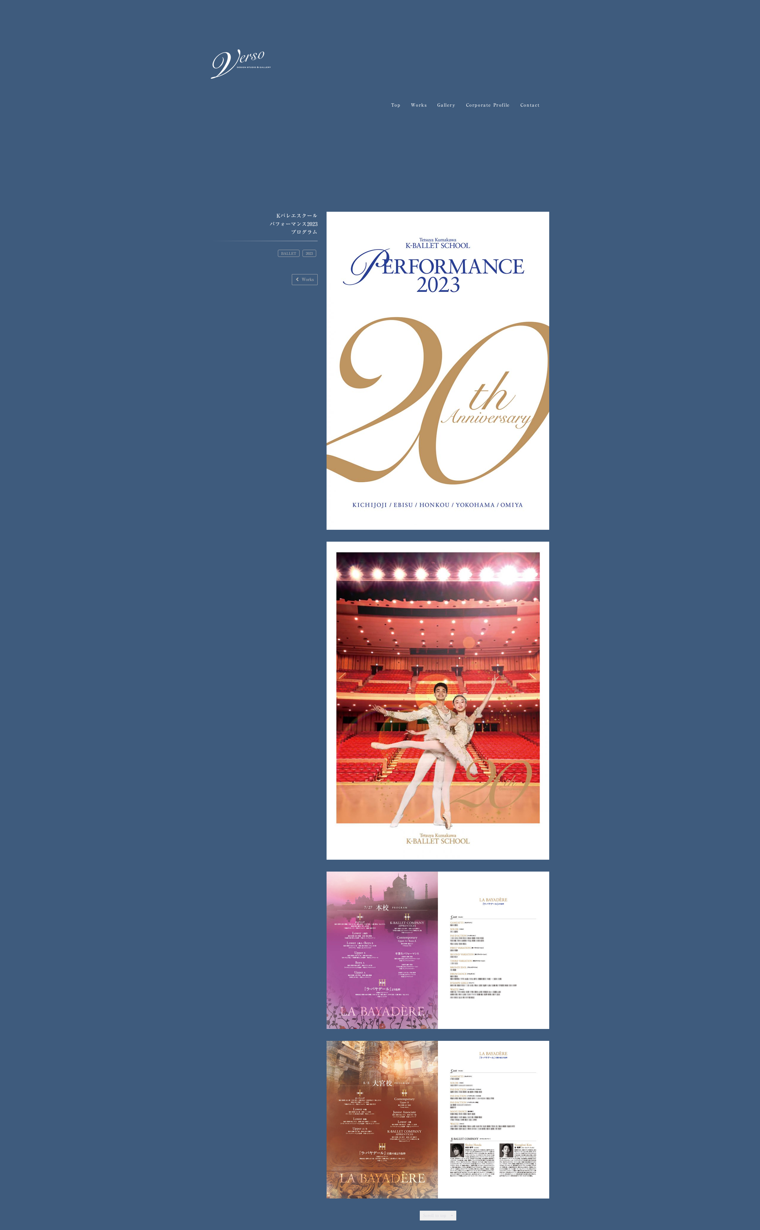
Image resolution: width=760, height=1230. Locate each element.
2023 (309, 253)
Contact (530, 105)
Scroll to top (435, 1215)
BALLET (288, 253)
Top (396, 105)
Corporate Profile (488, 105)
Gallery (446, 105)
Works (419, 105)
